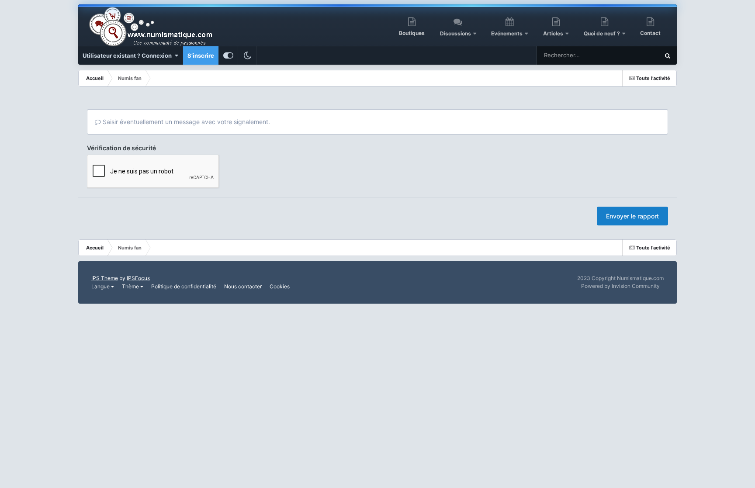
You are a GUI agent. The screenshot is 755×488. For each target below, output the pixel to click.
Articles (553, 33)
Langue (101, 286)
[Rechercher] (667, 55)
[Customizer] (228, 55)
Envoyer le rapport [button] (632, 216)
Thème (131, 286)
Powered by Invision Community (620, 286)
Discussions (455, 33)
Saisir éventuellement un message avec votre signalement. (185, 121)
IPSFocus (138, 278)
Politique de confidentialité (183, 286)
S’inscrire (200, 55)
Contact (650, 33)
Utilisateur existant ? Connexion (128, 55)
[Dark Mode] (247, 55)
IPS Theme (104, 278)
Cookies (280, 286)
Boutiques (412, 33)
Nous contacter (243, 286)
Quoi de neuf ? (602, 33)
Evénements (507, 33)
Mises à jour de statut (621, 55)
